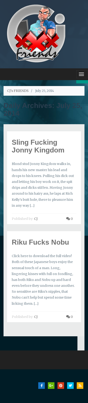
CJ (36, 219)
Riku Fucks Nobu (40, 242)
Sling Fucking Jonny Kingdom (38, 146)
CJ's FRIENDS (18, 91)
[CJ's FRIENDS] (36, 33)
